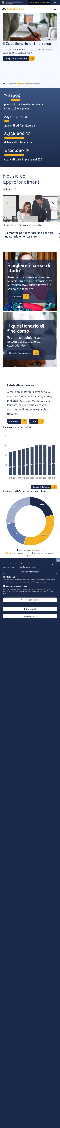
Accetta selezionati (30, 599)
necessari (10, 577)
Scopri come (15, 296)
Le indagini (14, 421)
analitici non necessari (16, 586)
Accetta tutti (30, 616)
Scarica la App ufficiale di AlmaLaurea (14, 2)
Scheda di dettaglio (41, 486)
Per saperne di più (39, 581)
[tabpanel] (30, 42)
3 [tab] (28, 83)
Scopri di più (11, 69)
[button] (53, 204)
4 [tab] (36, 83)
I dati (33, 421)
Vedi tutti (7, 188)
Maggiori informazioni (30, 571)
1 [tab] (12, 83)
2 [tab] (20, 83)
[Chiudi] (58, 560)
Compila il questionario (20, 352)
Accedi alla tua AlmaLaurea (41, 2)
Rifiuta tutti (30, 609)
